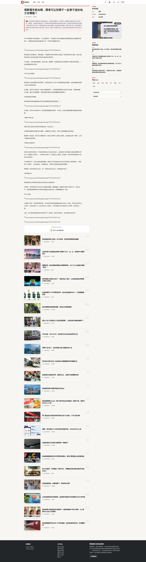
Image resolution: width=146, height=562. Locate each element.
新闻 (94, 83)
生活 (102, 83)
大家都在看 (96, 92)
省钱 (94, 86)
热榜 (38, 2)
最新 (34, 2)
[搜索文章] (118, 2)
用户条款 (61, 553)
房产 (111, 83)
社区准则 (61, 547)
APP (60, 557)
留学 (100, 11)
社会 (98, 83)
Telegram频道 (29, 547)
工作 (120, 83)
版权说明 (61, 551)
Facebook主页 (30, 549)
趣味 (115, 83)
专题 (43, 2)
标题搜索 (95, 96)
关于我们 (61, 555)
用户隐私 (61, 549)
